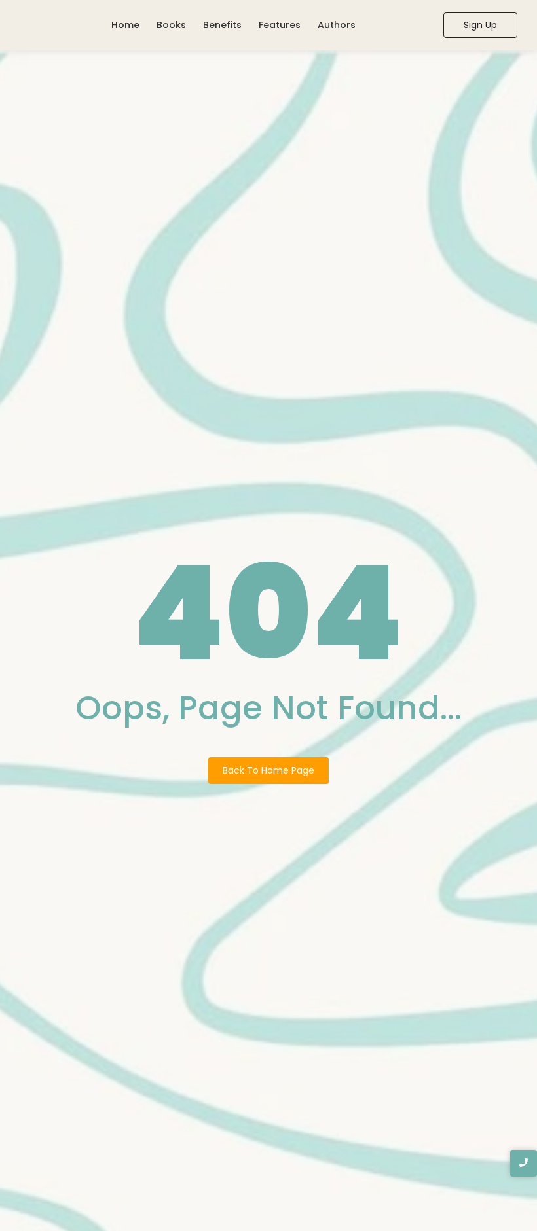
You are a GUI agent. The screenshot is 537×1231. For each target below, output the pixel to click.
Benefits (222, 24)
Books (171, 24)
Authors (337, 24)
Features (280, 24)
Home (125, 24)
